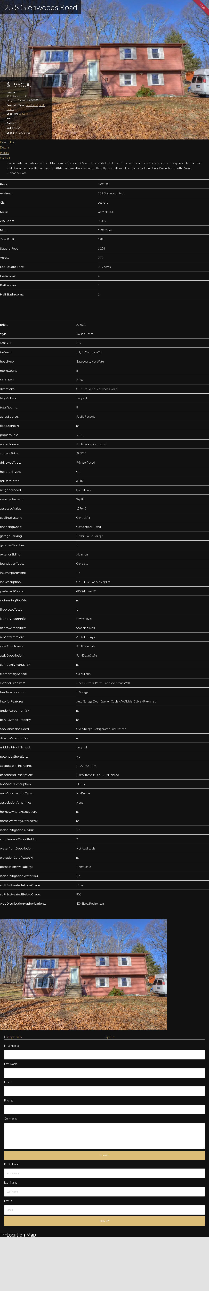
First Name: (11, 1045)
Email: (8, 1082)
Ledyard (23, 113)
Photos (4, 152)
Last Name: (11, 1064)
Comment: (10, 1118)
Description (7, 142)
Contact (5, 158)
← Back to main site (9, 1234)
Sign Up (109, 1037)
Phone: (8, 1100)
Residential (32, 104)
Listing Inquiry (13, 1037)
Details (4, 147)
